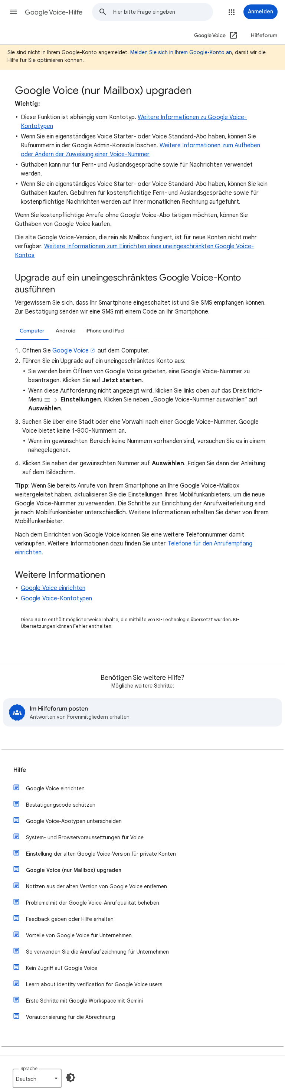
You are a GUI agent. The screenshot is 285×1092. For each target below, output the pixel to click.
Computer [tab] (32, 331)
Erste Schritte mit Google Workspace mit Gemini (84, 1000)
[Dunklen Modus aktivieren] (70, 1077)
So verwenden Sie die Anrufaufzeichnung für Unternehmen (97, 951)
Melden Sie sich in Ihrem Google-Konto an (181, 52)
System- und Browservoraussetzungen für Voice (85, 837)
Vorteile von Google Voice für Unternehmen (79, 935)
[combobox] (163, 11)
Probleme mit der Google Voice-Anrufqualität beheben (92, 902)
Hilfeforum (264, 35)
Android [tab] (66, 331)
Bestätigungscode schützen (60, 804)
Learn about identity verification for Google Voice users (94, 984)
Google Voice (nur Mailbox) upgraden (73, 870)
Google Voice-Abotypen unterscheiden (74, 821)
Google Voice (70, 350)
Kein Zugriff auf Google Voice (61, 968)
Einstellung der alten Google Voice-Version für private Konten (101, 853)
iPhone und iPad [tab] (104, 331)
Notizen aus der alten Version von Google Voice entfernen (96, 886)
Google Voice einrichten (53, 588)
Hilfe (19, 770)
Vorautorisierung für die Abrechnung (70, 1017)
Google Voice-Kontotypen (56, 598)
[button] (13, 12)
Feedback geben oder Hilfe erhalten (70, 919)
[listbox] (37, 1078)
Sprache (28, 1068)
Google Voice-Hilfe (53, 12)
